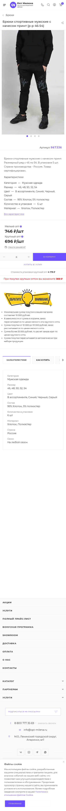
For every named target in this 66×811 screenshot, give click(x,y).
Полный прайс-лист (17, 618)
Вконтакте (20, 752)
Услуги (7, 610)
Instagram (28, 752)
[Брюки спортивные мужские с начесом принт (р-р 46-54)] (33, 82)
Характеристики (17, 360)
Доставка (9, 643)
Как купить (43, 360)
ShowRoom (10, 635)
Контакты (9, 668)
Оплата (8, 651)
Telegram (37, 752)
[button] (27, 136)
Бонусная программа (18, 627)
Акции (7, 602)
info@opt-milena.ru (35, 729)
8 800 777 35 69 (24, 723)
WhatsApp (45, 752)
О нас (6, 659)
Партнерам (10, 689)
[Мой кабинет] (54, 5)
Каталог (8, 681)
